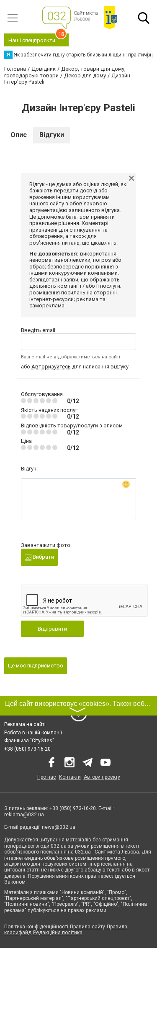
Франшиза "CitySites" (29, 741)
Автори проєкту (102, 777)
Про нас (46, 777)
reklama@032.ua (24, 815)
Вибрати (42, 557)
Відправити (52, 629)
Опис (18, 135)
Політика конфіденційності (36, 927)
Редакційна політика (57, 932)
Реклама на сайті (25, 724)
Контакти (70, 777)
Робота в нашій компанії (33, 733)
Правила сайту (87, 927)
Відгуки (51, 135)
